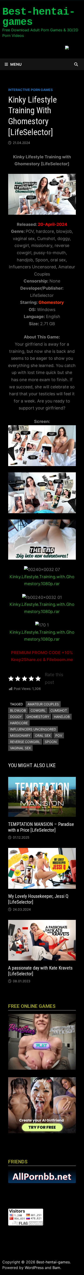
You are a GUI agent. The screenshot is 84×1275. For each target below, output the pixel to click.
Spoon (51, 742)
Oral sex (43, 735)
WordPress (34, 1267)
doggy (16, 717)
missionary (20, 735)
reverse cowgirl (25, 742)
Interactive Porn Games (30, 90)
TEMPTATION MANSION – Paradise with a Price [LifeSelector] (41, 827)
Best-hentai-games (38, 17)
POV (58, 735)
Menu (16, 64)
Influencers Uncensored (33, 729)
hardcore (19, 723)
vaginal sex (20, 748)
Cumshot (58, 710)
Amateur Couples (43, 704)
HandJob (62, 717)
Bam (56, 1267)
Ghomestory (37, 717)
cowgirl (38, 710)
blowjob (18, 710)
